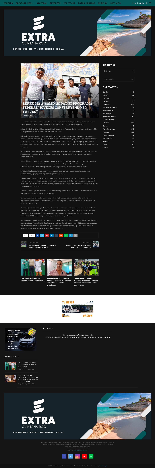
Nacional (42, 3)
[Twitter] (135, 3)
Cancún (105, 95)
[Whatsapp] (143, 3)
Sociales (115, 3)
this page (107, 337)
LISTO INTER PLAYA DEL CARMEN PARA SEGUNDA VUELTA (42, 246)
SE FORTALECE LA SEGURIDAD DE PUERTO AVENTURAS (78, 246)
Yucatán (105, 147)
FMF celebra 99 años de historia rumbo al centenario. (33, 279)
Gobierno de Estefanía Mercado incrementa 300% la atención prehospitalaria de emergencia (86, 281)
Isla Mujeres (107, 114)
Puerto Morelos (108, 135)
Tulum (105, 144)
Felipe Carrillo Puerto (110, 107)
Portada (8, 3)
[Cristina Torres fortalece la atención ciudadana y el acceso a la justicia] (10, 378)
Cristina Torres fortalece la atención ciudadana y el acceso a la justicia (28, 378)
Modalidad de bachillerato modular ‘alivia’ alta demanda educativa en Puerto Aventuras (59, 281)
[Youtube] (141, 3)
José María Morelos (109, 117)
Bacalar (105, 92)
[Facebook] (133, 3)
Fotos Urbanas (86, 3)
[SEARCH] (132, 79)
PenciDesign (103, 466)
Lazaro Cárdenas (109, 120)
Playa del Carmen (109, 129)
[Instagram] (138, 3)
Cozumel (106, 101)
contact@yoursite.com (81, 450)
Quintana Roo (23, 3)
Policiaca (69, 3)
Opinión (102, 3)
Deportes (55, 3)
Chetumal (106, 98)
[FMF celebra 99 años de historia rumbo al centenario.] (10, 366)
